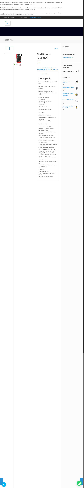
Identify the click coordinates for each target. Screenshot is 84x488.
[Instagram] (76, 17)
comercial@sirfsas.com (35, 17)
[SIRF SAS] (7, 23)
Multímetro (39, 69)
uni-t (54, 69)
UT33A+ (57, 69)
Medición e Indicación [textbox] (70, 71)
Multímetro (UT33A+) (47, 69)
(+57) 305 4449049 (23, 17)
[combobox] (71, 71)
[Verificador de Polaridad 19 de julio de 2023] (1, 481)
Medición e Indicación (47, 68)
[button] (21, 55)
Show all (56, 48)
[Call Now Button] (4, 484)
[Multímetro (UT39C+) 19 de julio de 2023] (81, 481)
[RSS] (78, 17)
